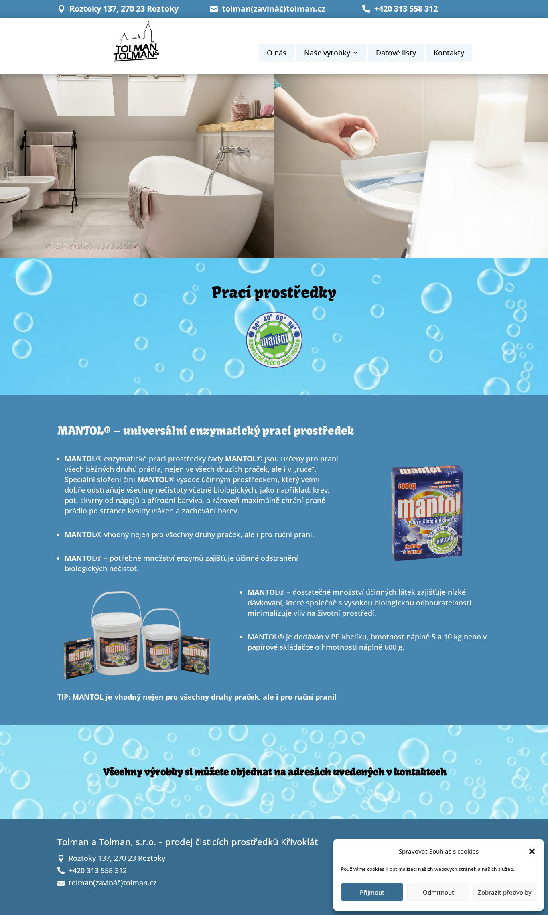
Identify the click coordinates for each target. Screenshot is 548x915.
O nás (276, 53)
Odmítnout (438, 892)
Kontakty (449, 53)
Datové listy (396, 53)
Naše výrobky (327, 53)
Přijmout (372, 892)
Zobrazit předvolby (505, 892)
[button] (532, 851)
